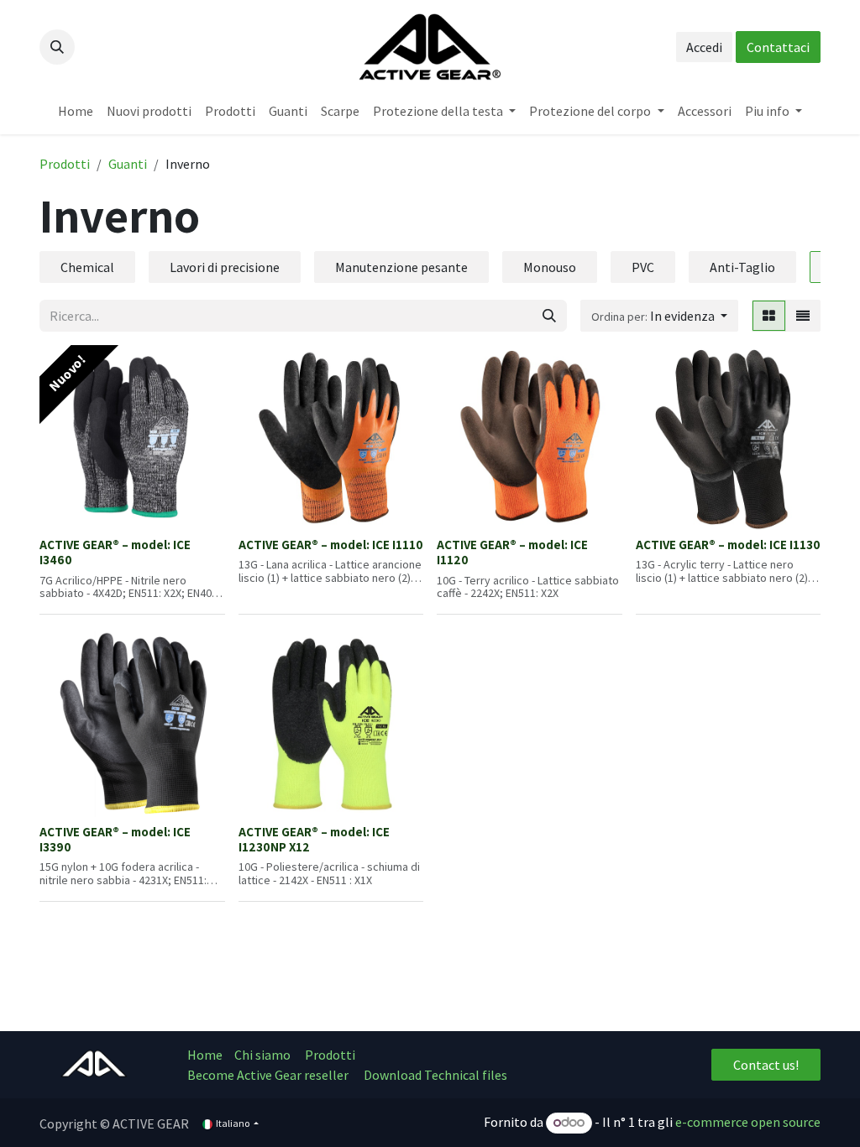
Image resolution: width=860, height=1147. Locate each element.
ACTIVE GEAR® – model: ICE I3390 (115, 839)
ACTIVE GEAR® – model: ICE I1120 (512, 552)
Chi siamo (263, 1054)
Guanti (127, 163)
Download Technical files (435, 1074)
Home (205, 1054)
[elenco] (803, 316)
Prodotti (64, 163)
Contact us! (766, 1064)
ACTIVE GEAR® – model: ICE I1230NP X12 (314, 839)
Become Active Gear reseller (268, 1074)
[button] (57, 47)
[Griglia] (769, 316)
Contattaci (778, 47)
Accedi (704, 47)
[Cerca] (549, 316)
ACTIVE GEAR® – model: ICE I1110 (331, 544)
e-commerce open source (748, 1121)
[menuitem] (75, 111)
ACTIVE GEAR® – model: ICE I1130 (728, 544)
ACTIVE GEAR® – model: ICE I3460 (115, 552)
